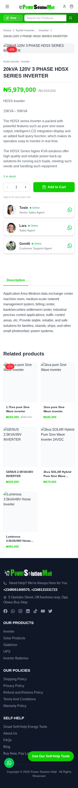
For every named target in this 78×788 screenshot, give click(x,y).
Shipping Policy (15, 679)
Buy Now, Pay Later (17, 753)
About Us (10, 733)
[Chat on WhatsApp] (9, 763)
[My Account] (64, 6)
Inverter (44, 30)
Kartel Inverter (25, 30)
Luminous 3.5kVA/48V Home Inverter (18, 541)
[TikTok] (35, 611)
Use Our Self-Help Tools (51, 756)
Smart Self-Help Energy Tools (25, 726)
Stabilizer (10, 645)
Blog (6, 747)
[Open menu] (7, 6)
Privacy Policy (13, 686)
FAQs (7, 740)
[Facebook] (5, 611)
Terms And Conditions (19, 699)
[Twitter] (50, 611)
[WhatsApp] (13, 611)
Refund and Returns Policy (23, 692)
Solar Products (14, 638)
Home (7, 30)
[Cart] (71, 6)
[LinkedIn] (28, 611)
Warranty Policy (14, 706)
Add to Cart (57, 187)
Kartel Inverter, (11, 61)
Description (16, 280)
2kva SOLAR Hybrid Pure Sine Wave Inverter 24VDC (57, 476)
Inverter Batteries (15, 658)
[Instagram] (20, 611)
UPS (6, 651)
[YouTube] (43, 611)
